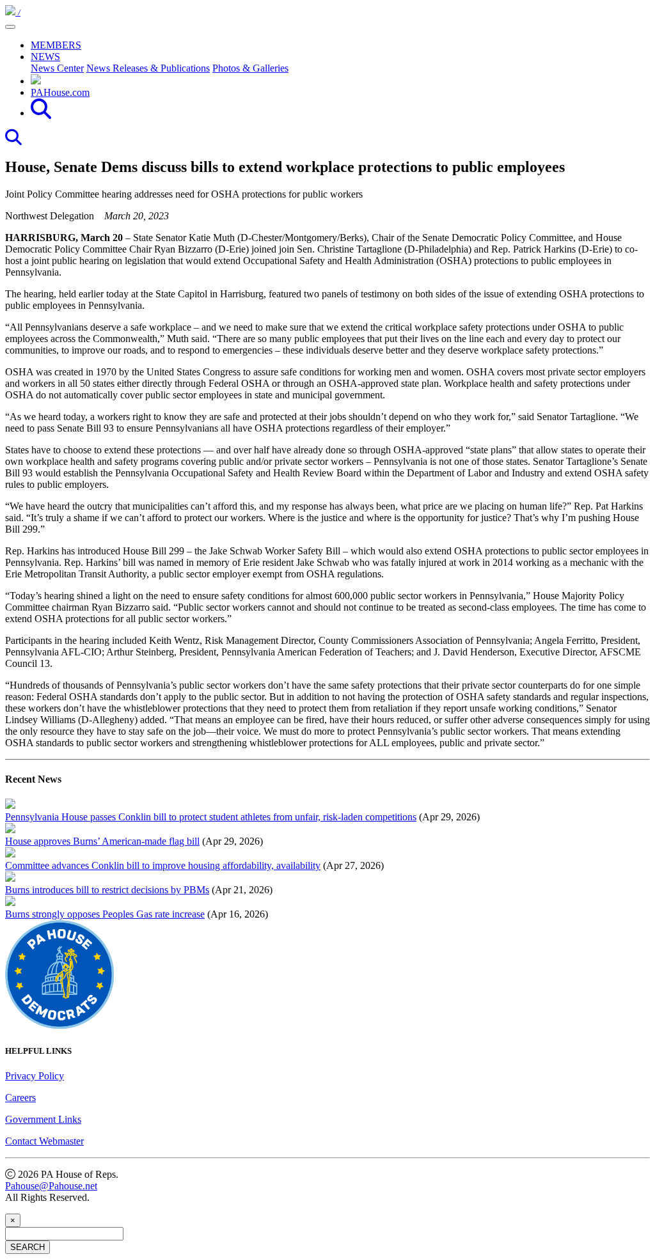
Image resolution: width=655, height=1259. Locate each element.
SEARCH (27, 1247)
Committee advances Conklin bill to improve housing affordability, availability (162, 865)
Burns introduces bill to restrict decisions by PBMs (107, 889)
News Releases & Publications (148, 68)
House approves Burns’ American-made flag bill (102, 841)
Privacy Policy (34, 1075)
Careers (20, 1097)
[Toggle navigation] (10, 27)
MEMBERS (56, 45)
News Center (57, 68)
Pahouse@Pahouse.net (51, 1185)
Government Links (43, 1119)
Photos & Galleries (250, 68)
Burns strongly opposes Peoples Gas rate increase (105, 914)
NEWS (45, 56)
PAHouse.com (60, 92)
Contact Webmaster (44, 1141)
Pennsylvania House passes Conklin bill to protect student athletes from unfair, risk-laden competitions (210, 816)
